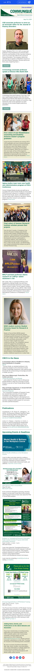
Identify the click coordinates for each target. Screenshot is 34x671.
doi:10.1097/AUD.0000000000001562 (18, 427)
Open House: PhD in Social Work (12, 485)
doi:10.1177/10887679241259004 (12, 418)
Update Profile (13, 669)
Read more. (11, 199)
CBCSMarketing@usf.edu (12, 638)
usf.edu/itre (10, 559)
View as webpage (27, 7)
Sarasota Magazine (8, 391)
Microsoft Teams (7, 488)
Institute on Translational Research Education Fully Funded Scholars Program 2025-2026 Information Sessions (16, 540)
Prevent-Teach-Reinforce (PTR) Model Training (16, 602)
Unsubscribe (7, 669)
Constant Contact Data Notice (23, 669)
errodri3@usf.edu (22, 558)
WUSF (4, 364)
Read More (6, 65)
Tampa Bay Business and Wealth (12, 378)
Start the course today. (15, 463)
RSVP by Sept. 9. (11, 618)
